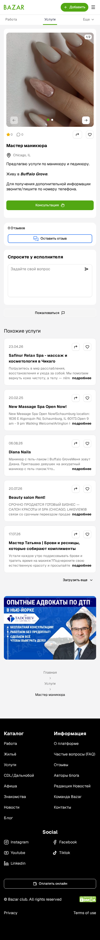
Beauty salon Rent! (27, 497)
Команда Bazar (68, 796)
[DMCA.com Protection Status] (87, 899)
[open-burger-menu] (93, 7)
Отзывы (61, 764)
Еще (86, 19)
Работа (11, 19)
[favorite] (90, 134)
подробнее (81, 378)
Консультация (47, 205)
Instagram (20, 842)
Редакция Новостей (72, 786)
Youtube (18, 852)
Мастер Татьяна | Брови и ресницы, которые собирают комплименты (44, 545)
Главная (50, 672)
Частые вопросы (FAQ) (74, 754)
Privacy (10, 912)
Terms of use (85, 912)
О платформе (66, 743)
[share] (77, 134)
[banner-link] (50, 628)
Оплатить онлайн (53, 883)
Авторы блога (66, 775)
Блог (8, 817)
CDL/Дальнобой (19, 775)
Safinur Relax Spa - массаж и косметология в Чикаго (38, 358)
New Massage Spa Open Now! (38, 406)
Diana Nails (20, 452)
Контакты (62, 807)
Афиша (10, 786)
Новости (11, 807)
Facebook (68, 842)
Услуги (50, 19)
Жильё (10, 754)
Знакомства (15, 796)
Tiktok (64, 852)
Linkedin (18, 863)
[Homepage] (14, 7)
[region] (50, 80)
